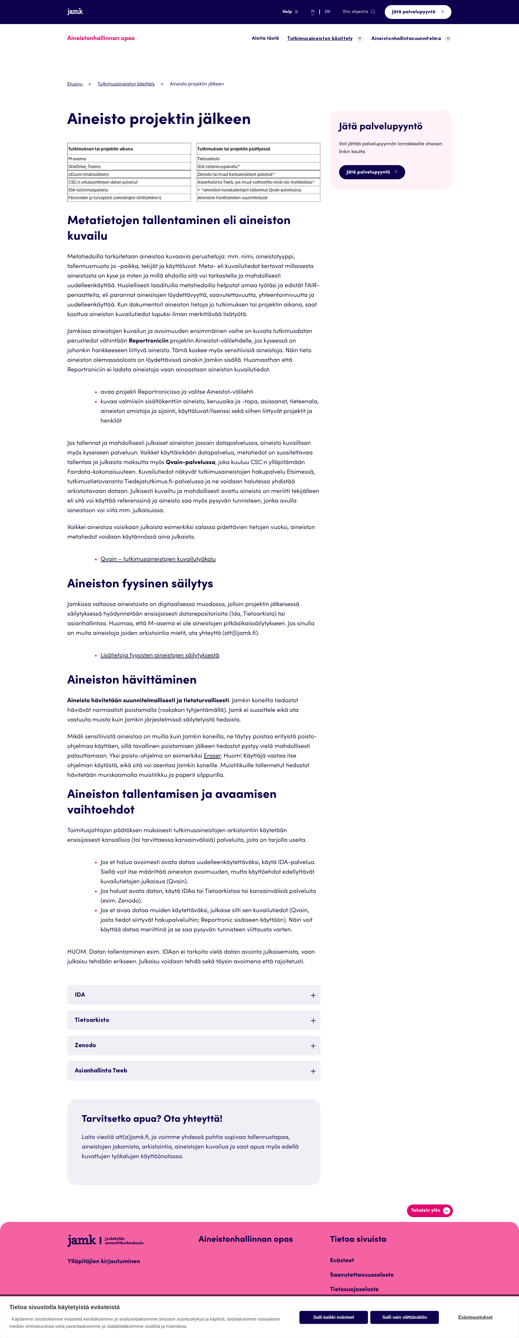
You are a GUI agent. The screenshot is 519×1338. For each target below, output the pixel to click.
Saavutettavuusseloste (362, 1275)
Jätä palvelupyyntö (414, 12)
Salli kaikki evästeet (333, 1317)
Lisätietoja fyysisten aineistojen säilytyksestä (160, 656)
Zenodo (85, 1046)
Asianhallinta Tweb (101, 1071)
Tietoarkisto (92, 1021)
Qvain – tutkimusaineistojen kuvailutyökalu (158, 560)
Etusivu (75, 84)
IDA (80, 995)
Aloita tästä (265, 38)
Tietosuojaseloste (354, 1290)
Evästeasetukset (475, 1317)
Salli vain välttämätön (404, 1317)
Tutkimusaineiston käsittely (126, 84)
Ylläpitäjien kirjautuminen (103, 1262)
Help (290, 12)
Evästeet (342, 1261)
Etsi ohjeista (355, 12)
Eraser (212, 756)
